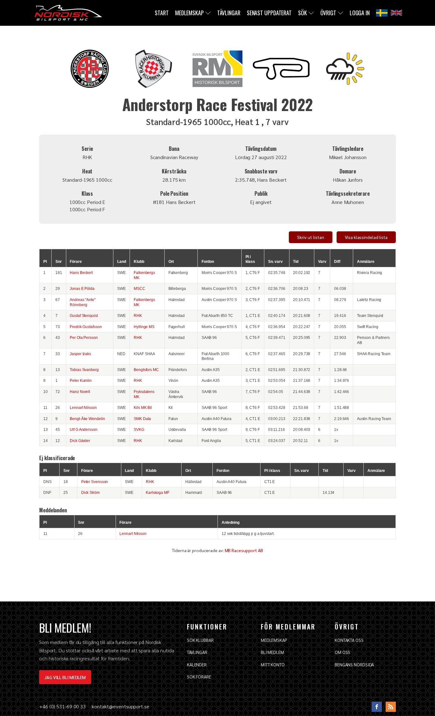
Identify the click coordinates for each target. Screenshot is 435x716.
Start (162, 13)
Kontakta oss (349, 640)
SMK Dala (142, 419)
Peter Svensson (94, 482)
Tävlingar (228, 13)
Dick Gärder (80, 441)
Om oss (342, 652)
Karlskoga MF (157, 492)
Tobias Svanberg (84, 370)
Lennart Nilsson (83, 407)
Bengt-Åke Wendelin (87, 419)
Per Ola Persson (84, 337)
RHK (138, 315)
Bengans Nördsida (354, 664)
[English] (396, 13)
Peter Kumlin (81, 380)
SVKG (139, 429)
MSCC (139, 288)
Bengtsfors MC (146, 370)
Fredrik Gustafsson (86, 327)
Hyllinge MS (144, 327)
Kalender (197, 664)
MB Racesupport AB (244, 550)
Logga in (360, 13)
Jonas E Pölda (82, 288)
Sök (302, 13)
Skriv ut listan (310, 237)
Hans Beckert (81, 272)
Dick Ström (90, 492)
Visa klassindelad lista (366, 237)
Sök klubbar (200, 640)
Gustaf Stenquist (83, 315)
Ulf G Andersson (83, 429)
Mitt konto (273, 664)
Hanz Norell (80, 392)
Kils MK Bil (143, 407)
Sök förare (199, 676)
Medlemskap (189, 13)
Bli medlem (272, 652)
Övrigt (328, 13)
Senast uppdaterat (269, 13)
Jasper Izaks (80, 354)
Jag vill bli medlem (65, 677)
